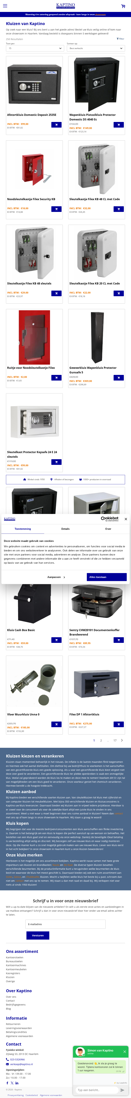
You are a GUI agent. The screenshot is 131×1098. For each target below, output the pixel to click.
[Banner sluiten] (126, 519)
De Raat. (68, 865)
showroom (100, 14)
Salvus (17, 876)
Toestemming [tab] (23, 528)
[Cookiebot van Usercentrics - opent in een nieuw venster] (103, 519)
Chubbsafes (33, 876)
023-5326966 (17, 1059)
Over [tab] (108, 528)
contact (118, 813)
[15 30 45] (35, 48)
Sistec (9, 876)
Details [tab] (65, 528)
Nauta (56, 865)
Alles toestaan (97, 577)
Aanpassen (54, 577)
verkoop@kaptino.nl (21, 1064)
